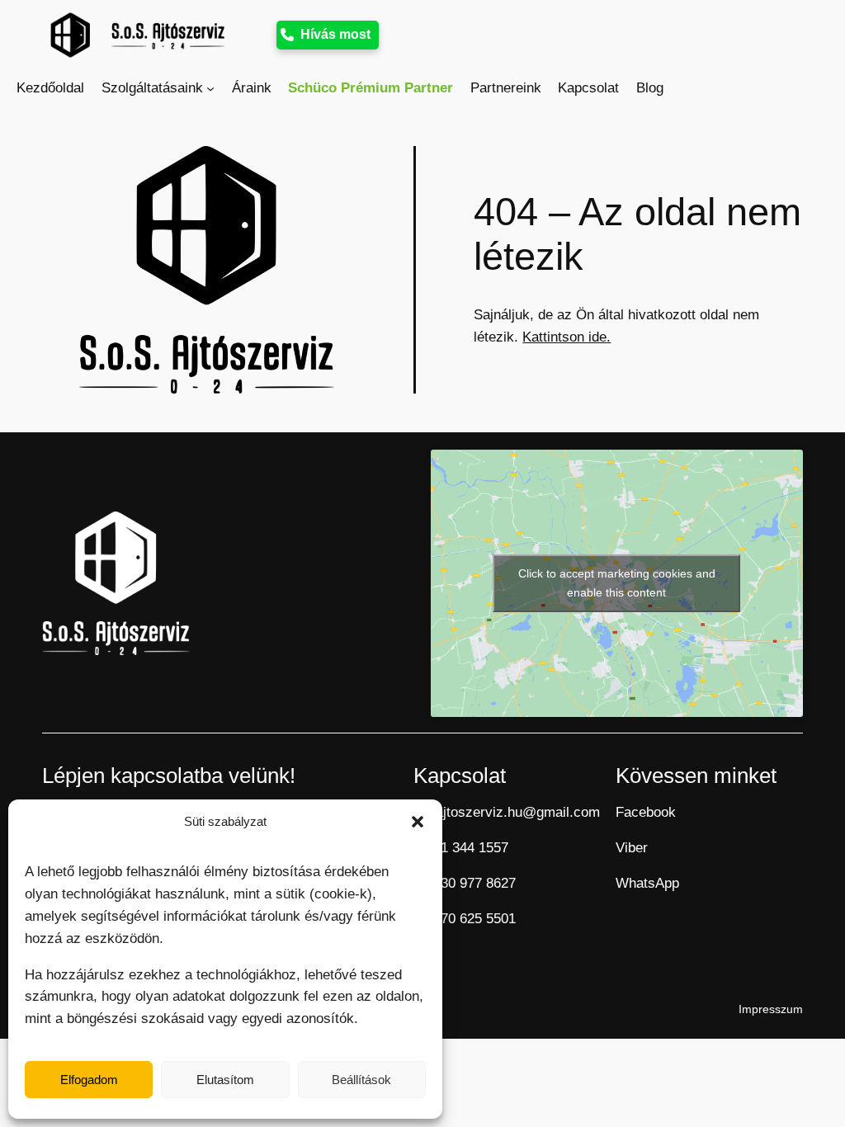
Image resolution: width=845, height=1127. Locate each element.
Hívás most (335, 34)
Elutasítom (225, 1080)
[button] (417, 821)
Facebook (646, 812)
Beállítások (361, 1080)
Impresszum (771, 1009)
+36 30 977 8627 (464, 883)
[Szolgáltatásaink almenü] (210, 88)
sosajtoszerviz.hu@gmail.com (506, 812)
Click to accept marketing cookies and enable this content (616, 583)
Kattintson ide (564, 337)
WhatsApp (647, 883)
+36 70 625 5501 (464, 919)
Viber (632, 848)
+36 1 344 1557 (460, 848)
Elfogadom (89, 1080)
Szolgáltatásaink (152, 88)
